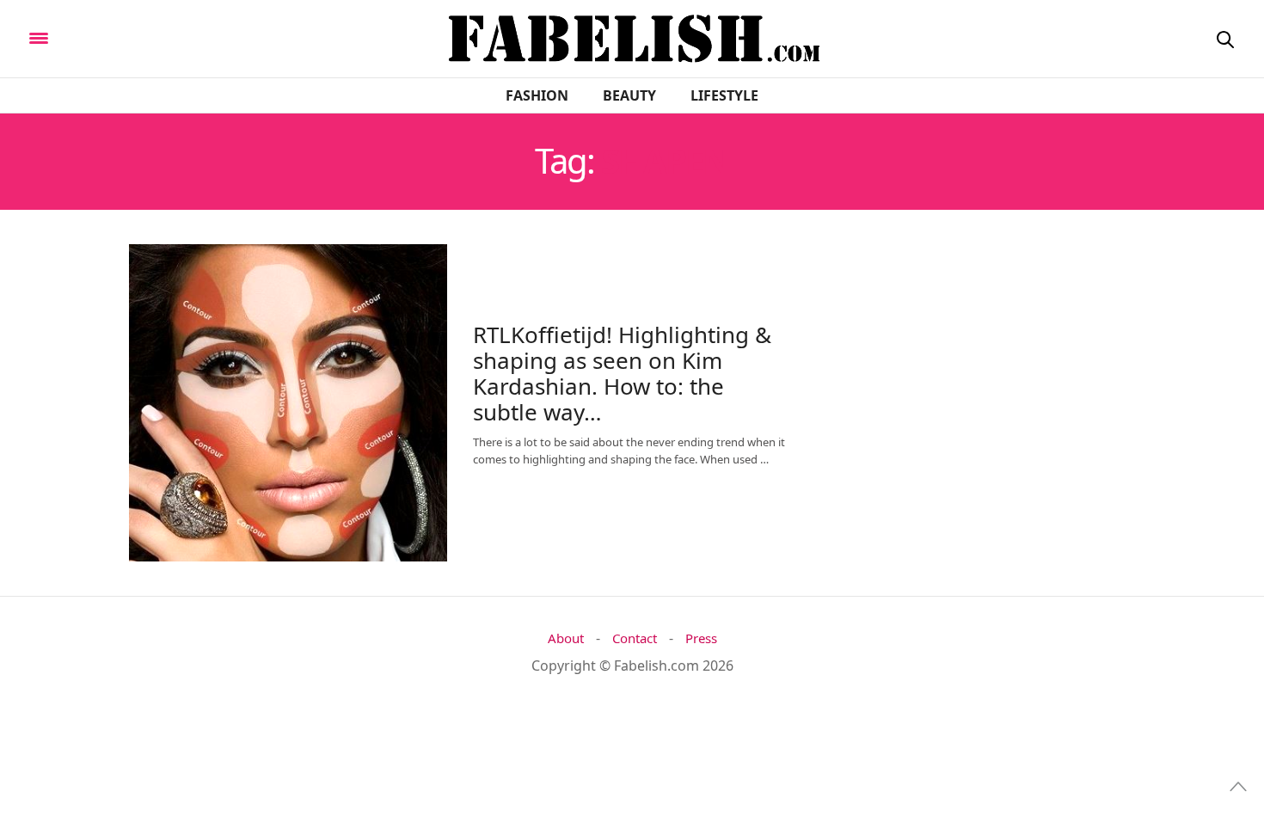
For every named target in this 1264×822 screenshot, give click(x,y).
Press (701, 638)
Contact (634, 638)
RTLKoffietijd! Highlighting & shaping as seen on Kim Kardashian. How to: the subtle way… (622, 373)
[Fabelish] (182, 37)
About (566, 638)
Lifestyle (724, 95)
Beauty (629, 95)
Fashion (537, 95)
